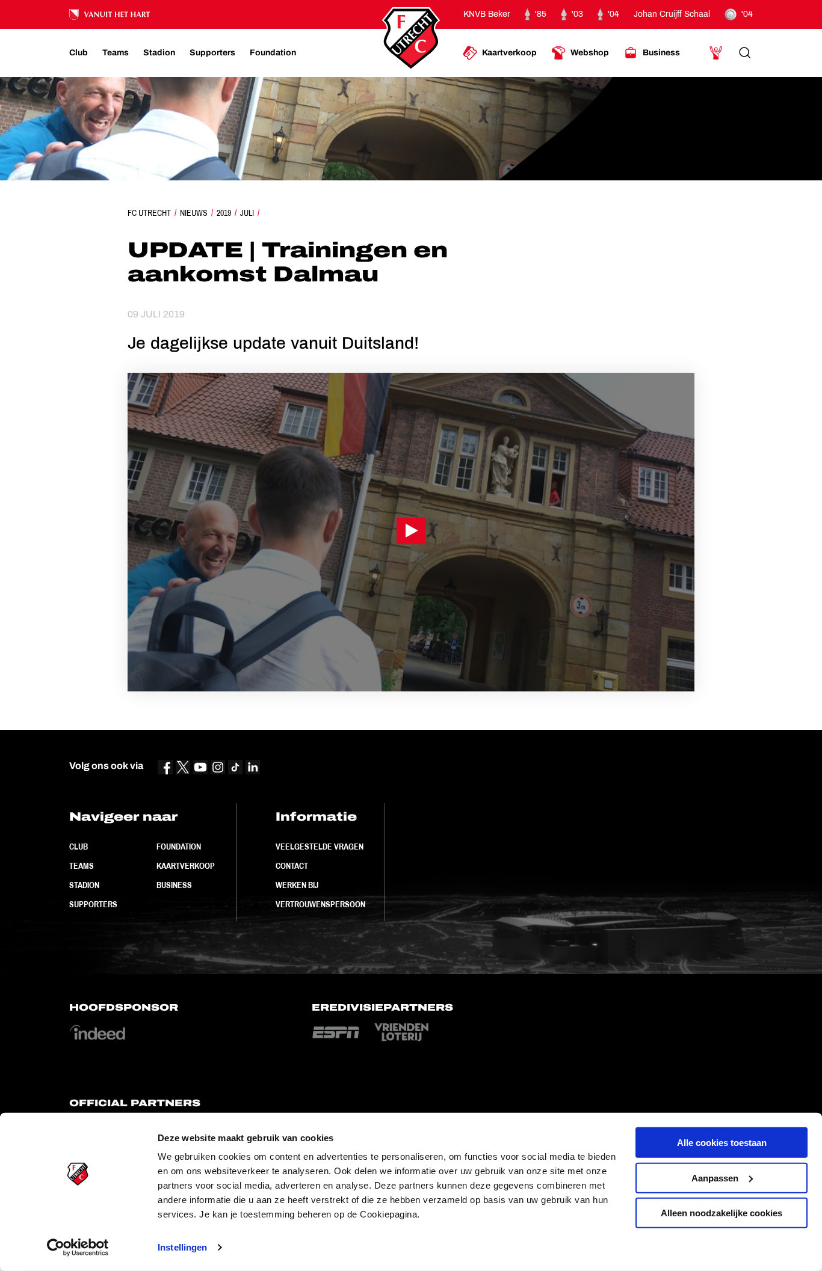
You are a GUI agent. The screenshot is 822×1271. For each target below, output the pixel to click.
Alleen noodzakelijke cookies (721, 1213)
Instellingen (182, 1247)
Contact (292, 865)
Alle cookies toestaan (722, 1143)
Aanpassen (714, 1177)
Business (174, 885)
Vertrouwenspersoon (320, 904)
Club (78, 846)
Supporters (93, 904)
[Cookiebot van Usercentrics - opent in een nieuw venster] (78, 1248)
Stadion (84, 885)
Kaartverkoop (185, 865)
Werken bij (297, 885)
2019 (224, 212)
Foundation (178, 846)
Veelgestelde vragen (319, 846)
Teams (81, 865)
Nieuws (194, 212)
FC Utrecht (149, 212)
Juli (247, 212)
